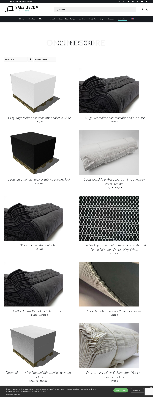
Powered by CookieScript (13, 394)
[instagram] (119, 1)
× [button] (151, 388)
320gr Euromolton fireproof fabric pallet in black (39, 179)
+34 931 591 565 (17, 2)
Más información (40, 391)
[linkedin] (146, 1)
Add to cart (104, 91)
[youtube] (142, 1)
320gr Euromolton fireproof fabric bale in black (114, 118)
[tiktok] (137, 1)
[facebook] (124, 1)
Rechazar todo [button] (137, 390)
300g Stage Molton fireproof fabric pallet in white (39, 118)
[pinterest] (133, 1)
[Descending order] (30, 59)
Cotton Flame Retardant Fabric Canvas (39, 311)
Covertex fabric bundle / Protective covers (114, 311)
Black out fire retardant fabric (39, 245)
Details (41, 91)
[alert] (76, 391)
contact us (28, 2)
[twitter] (128, 1)
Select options (28, 91)
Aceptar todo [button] (120, 390)
